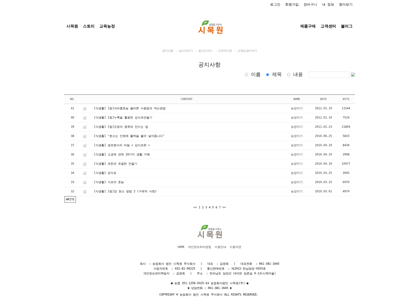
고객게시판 (225, 50)
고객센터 (328, 26)
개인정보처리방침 (199, 247)
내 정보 (328, 4)
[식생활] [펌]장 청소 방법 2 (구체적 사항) (125, 191)
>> (224, 207)
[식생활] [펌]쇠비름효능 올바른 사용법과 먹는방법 (130, 108)
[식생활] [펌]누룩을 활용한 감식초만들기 (123, 117)
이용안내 (220, 247)
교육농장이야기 (247, 50)
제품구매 (308, 26)
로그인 (275, 4)
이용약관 (235, 247)
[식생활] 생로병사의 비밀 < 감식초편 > (122, 145)
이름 (256, 74)
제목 (277, 74)
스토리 (89, 26)
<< (195, 207)
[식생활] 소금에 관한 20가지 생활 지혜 (122, 154)
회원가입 (292, 4)
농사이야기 (186, 50)
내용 (298, 74)
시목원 (72, 26)
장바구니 (310, 4)
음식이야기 (205, 50)
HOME (181, 247)
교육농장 (107, 26)
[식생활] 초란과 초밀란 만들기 (115, 163)
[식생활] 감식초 (105, 173)
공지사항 (167, 50)
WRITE (70, 199)
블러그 (347, 26)
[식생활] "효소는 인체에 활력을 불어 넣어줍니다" (129, 136)
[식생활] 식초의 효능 (109, 182)
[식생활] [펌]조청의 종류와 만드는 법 (121, 126)
